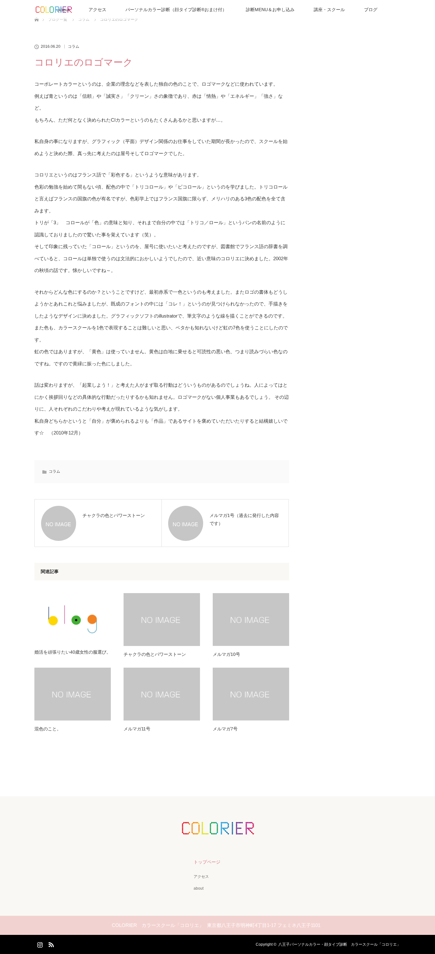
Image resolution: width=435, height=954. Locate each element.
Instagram (39, 943)
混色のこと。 (47, 728)
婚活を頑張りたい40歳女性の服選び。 (72, 652)
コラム (73, 46)
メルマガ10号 (226, 654)
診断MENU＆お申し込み (270, 9)
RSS (50, 943)
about (198, 888)
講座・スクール (329, 9)
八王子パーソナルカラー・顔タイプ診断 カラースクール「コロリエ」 (339, 944)
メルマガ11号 (137, 728)
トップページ (207, 861)
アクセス (97, 9)
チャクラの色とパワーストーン (155, 654)
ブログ (370, 9)
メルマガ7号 (225, 728)
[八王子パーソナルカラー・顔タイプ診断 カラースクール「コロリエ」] (217, 830)
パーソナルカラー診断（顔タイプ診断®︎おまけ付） (176, 9)
